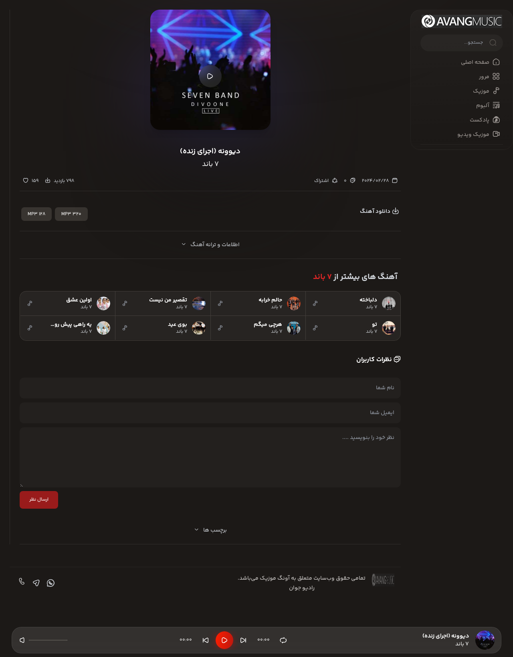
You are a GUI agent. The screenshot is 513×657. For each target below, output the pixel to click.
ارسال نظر (38, 499)
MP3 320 (71, 214)
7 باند (322, 277)
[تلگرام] (35, 583)
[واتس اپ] (50, 583)
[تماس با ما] (21, 583)
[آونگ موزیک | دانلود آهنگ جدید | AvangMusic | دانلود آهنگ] (461, 21)
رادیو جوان (302, 588)
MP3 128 (36, 214)
